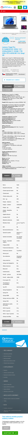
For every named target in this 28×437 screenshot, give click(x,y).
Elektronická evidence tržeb (9, 360)
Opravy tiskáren (7, 389)
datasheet (4, 330)
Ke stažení (8, 89)
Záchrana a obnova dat (8, 391)
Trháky (5, 401)
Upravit (6, 428)
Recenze (5, 370)
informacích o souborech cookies (11, 421)
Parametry (20, 86)
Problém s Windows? (8, 408)
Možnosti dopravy (7, 356)
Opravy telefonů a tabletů (9, 386)
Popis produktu (9, 179)
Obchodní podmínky (8, 353)
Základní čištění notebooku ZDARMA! (12, 398)
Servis (6, 381)
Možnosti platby (7, 358)
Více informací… (22, 74)
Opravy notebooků (7, 384)
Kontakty (5, 377)
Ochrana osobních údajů (9, 372)
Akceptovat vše (9, 433)
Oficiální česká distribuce (9, 363)
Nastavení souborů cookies (9, 375)
